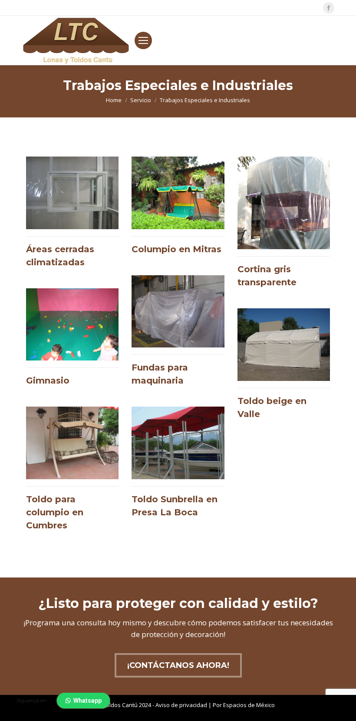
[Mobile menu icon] (143, 40)
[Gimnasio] (72, 341)
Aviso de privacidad (181, 705)
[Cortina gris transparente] (283, 226)
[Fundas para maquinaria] (177, 334)
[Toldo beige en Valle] (283, 367)
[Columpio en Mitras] (177, 209)
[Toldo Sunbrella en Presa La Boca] (177, 466)
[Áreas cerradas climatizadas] (72, 216)
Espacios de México (249, 705)
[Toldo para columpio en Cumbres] (72, 472)
